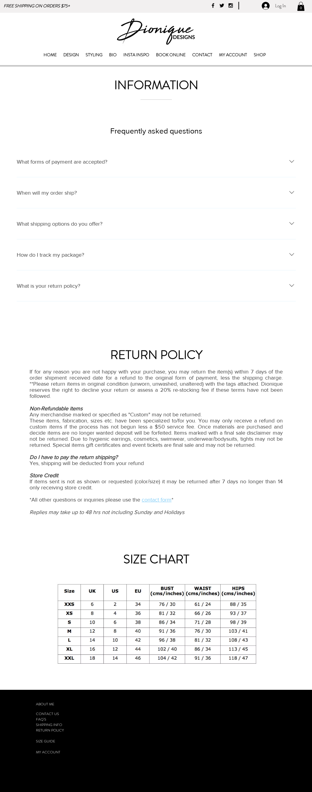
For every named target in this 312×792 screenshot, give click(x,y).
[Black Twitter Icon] (222, 5)
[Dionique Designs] (231, 5)
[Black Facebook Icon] (213, 5)
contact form (157, 500)
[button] (301, 6)
